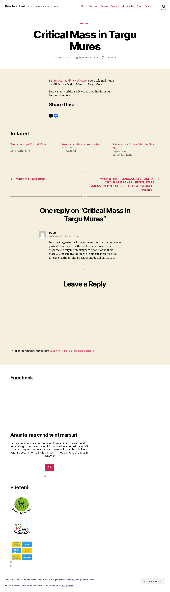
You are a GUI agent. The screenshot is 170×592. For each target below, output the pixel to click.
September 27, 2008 (88, 57)
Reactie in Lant (15, 6)
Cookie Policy (67, 585)
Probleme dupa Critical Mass (28, 144)
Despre (148, 6)
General (85, 23)
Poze (139, 6)
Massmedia (127, 6)
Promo (104, 6)
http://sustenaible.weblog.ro (70, 80)
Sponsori (93, 6)
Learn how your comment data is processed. (72, 351)
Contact (115, 6)
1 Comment (110, 57)
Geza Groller (66, 57)
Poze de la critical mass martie (80, 144)
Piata (83, 6)
